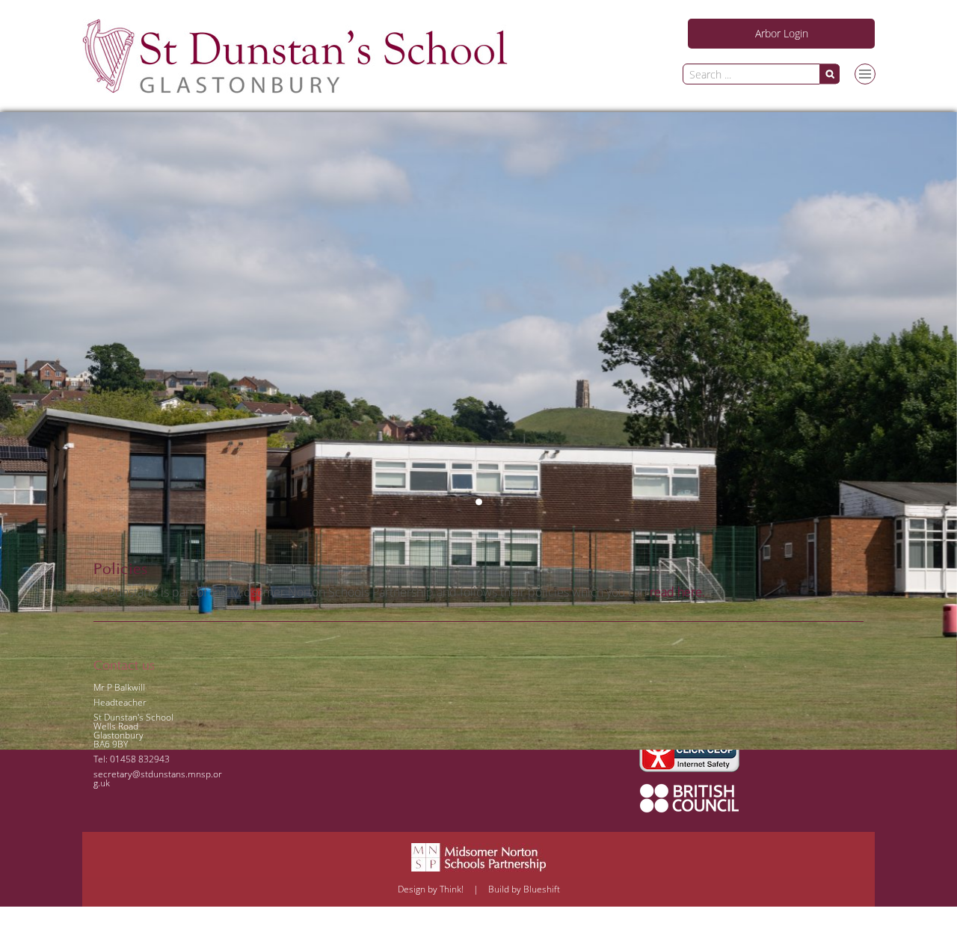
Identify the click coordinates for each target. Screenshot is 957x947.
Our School (846, 232)
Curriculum (761, 232)
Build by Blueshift (524, 889)
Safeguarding (809, 72)
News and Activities (780, 172)
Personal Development (787, 202)
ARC (745, 72)
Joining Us (758, 102)
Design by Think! (431, 889)
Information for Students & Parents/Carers (795, 137)
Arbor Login (781, 33)
